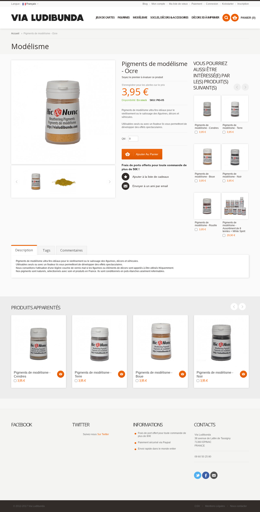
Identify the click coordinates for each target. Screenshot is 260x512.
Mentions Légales (215, 506)
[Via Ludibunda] (47, 17)
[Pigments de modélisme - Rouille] (207, 206)
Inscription (243, 3)
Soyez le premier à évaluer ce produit (142, 77)
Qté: (124, 138)
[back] (63, 181)
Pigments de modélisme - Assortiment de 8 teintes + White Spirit (234, 227)
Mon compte (158, 3)
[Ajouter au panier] (60, 374)
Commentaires (71, 250)
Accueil (15, 33)
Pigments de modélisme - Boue (205, 175)
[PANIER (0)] (235, 18)
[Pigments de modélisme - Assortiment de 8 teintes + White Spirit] (235, 206)
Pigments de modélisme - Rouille (206, 224)
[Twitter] (197, 475)
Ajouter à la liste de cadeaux (150, 176)
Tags (46, 250)
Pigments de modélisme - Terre (233, 126)
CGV (197, 506)
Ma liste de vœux (178, 3)
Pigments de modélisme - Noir (232, 175)
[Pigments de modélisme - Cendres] (207, 108)
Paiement (197, 3)
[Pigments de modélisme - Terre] (235, 108)
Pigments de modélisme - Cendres (207, 126)
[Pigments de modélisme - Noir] (235, 157)
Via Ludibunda (36, 506)
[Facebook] (205, 475)
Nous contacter (238, 506)
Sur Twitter (103, 434)
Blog (145, 3)
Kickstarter (228, 3)
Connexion (212, 3)
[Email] (214, 475)
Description (24, 250)
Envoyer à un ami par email (150, 186)
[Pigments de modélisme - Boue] (207, 157)
